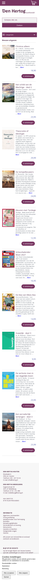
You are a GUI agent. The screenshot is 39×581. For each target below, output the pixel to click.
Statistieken (6, 566)
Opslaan (6, 577)
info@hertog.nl (13, 480)
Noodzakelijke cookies (9, 563)
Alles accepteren (9, 573)
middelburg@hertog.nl (15, 493)
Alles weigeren (23, 573)
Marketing (5, 568)
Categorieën (10, 35)
